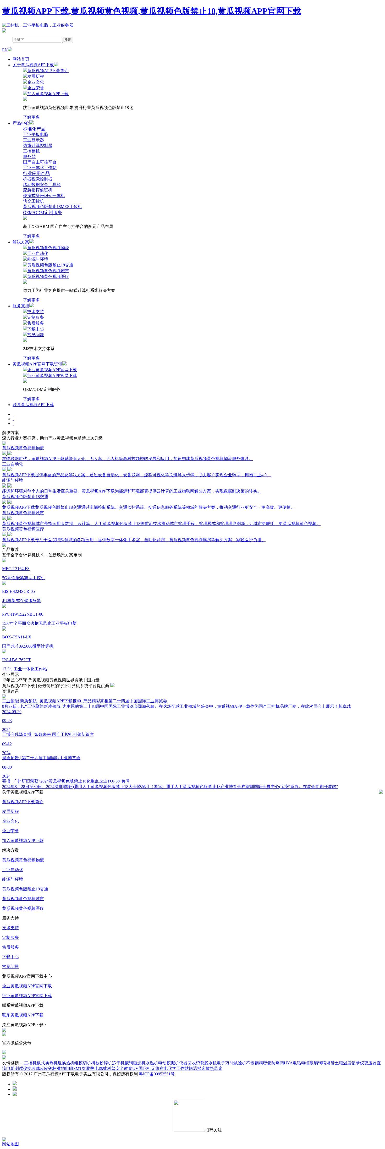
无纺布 (157, 1068)
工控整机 (31, 151)
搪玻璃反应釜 (39, 1068)
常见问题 (10, 966)
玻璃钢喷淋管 (322, 1063)
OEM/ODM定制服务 (42, 212)
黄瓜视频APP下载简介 (22, 802)
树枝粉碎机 (101, 1063)
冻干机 (118, 1063)
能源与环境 (12, 879)
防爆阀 (277, 1063)
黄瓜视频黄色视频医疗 (23, 908)
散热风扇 (214, 1068)
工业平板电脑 (35, 134)
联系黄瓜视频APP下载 (33, 404)
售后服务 (10, 947)
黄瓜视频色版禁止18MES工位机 (52, 206)
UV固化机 (141, 1068)
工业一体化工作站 (40, 167)
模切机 (85, 1063)
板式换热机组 (49, 1063)
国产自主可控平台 (40, 162)
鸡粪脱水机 (206, 1063)
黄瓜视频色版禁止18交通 (25, 889)
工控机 (30, 1063)
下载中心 (10, 957)
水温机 (152, 1063)
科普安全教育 (119, 1068)
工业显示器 (33, 140)
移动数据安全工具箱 (42, 184)
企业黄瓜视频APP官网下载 (27, 986)
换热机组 (70, 1063)
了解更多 (31, 117)
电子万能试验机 (231, 1063)
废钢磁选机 (135, 1063)
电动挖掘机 (168, 1063)
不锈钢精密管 (258, 1063)
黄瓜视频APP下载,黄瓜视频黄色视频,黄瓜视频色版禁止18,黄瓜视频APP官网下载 (151, 11)
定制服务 (10, 937)
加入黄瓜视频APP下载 (22, 840)
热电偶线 (98, 1068)
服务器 (29, 156)
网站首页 (21, 59)
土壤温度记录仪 (349, 1063)
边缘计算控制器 (37, 145)
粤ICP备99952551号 (157, 1074)
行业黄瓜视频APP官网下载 (27, 995)
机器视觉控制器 (37, 179)
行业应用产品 (36, 173)
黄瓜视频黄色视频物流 (23, 860)
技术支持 (10, 928)
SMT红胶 (81, 1068)
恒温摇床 (197, 1068)
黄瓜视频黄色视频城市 (23, 898)
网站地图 (10, 1144)
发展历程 (10, 811)
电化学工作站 (176, 1068)
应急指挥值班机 (37, 190)
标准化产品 (34, 129)
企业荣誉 (10, 831)
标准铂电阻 (62, 1068)
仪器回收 (187, 1063)
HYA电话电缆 (297, 1063)
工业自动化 (12, 869)
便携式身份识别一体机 (44, 195)
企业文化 (10, 821)
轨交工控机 (33, 201)
